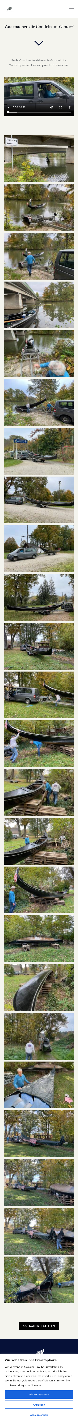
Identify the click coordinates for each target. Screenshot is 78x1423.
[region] (39, 1388)
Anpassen (39, 1404)
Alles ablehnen (39, 1415)
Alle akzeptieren (39, 1394)
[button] (71, 8)
